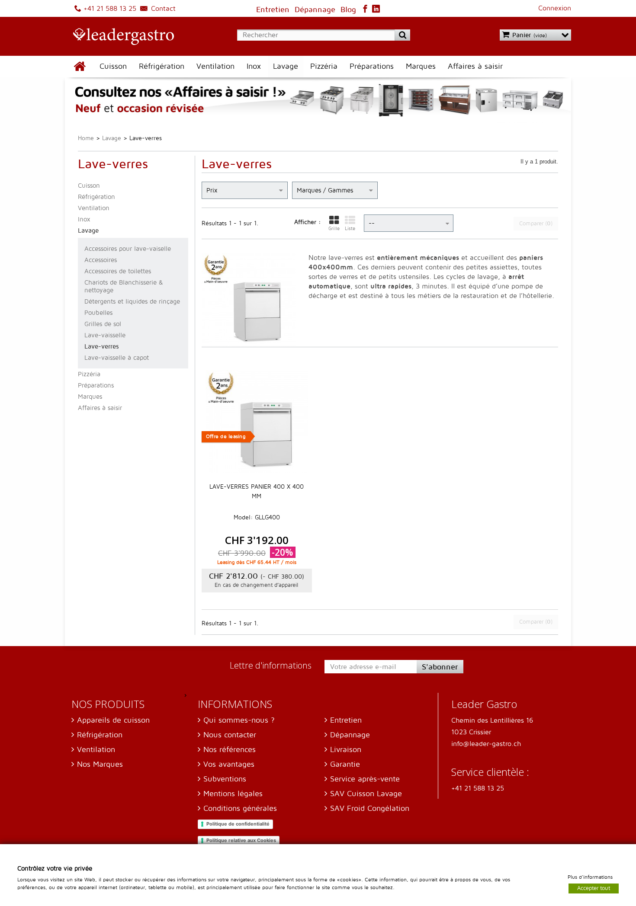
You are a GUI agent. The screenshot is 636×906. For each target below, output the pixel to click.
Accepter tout (593, 888)
